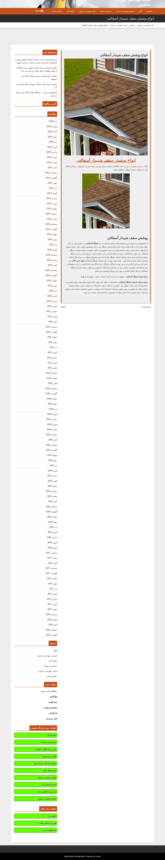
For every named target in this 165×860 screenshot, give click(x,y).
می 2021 (53, 347)
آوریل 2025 (52, 146)
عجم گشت (52, 702)
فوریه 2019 (52, 480)
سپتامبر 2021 (51, 326)
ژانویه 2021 (52, 367)
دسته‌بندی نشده (106, 11)
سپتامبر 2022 (51, 270)
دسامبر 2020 (51, 373)
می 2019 (53, 465)
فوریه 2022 (52, 306)
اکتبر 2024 (52, 167)
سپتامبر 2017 (51, 568)
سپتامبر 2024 (51, 172)
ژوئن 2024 (52, 182)
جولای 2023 (52, 234)
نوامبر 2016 (52, 619)
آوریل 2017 (52, 593)
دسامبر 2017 (51, 552)
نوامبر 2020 (52, 378)
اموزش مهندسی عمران (125, 11)
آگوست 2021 (51, 331)
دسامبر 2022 (51, 254)
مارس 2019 (52, 475)
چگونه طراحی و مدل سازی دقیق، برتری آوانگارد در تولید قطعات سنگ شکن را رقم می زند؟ (36, 69)
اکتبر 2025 (52, 131)
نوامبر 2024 (52, 162)
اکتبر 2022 (52, 265)
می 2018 (53, 527)
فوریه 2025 (52, 157)
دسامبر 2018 (51, 491)
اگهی (140, 11)
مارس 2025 (51, 152)
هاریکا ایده (53, 713)
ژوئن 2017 (52, 583)
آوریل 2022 (52, 295)
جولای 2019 (52, 455)
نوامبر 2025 (52, 126)
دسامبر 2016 (51, 614)
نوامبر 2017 (52, 557)
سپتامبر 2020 (51, 388)
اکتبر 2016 (52, 624)
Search (27, 11)
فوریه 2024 (52, 203)
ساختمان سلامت (50, 707)
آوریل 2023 (52, 249)
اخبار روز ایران (51, 718)
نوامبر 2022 (52, 260)
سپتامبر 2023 (51, 224)
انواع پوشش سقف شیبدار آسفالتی (106, 160)
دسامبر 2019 (51, 434)
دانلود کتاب (70, 11)
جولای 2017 (52, 578)
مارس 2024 (51, 198)
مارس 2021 (52, 357)
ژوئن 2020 (52, 403)
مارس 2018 (52, 537)
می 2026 (53, 121)
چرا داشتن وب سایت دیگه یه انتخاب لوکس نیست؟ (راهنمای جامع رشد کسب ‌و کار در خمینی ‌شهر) (35, 61)
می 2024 (53, 188)
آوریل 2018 (52, 532)
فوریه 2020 (52, 424)
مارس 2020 (51, 419)
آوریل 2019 (52, 470)
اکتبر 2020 (52, 383)
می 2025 (53, 141)
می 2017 (53, 588)
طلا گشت (53, 696)
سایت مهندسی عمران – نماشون (141, 25)
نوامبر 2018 (52, 496)
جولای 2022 (52, 280)
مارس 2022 (51, 301)
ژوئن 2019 (52, 460)
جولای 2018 (52, 516)
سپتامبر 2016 (51, 629)
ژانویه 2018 (52, 547)
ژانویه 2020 (52, 429)
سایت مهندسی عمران (87, 11)
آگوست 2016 (51, 634)
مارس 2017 (52, 599)
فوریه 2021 (52, 362)
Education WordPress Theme (78, 856)
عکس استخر (57, 11)
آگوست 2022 (51, 275)
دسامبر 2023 (51, 213)
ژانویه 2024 (52, 208)
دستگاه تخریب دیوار (49, 691)
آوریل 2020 (52, 414)
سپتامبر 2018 (51, 506)
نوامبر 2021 (52, 316)
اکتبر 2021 (52, 321)
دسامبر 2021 (51, 311)
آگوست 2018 (51, 511)
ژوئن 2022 (52, 285)
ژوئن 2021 (52, 342)
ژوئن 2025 (52, 136)
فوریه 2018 (52, 542)
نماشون (149, 11)
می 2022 (53, 290)
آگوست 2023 (51, 229)
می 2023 (53, 244)
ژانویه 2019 (52, 486)
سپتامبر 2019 (51, 444)
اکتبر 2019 (52, 439)
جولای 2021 (52, 337)
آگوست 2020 (51, 393)
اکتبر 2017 (52, 563)
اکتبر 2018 (52, 501)
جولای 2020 (52, 398)
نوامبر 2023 (52, 218)
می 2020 (53, 408)
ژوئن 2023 (52, 239)
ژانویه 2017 (52, 609)
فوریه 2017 (52, 604)
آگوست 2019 (51, 450)
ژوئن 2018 (52, 521)
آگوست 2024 (51, 177)
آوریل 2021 (52, 352)
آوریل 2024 (52, 193)
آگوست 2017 (51, 573)
